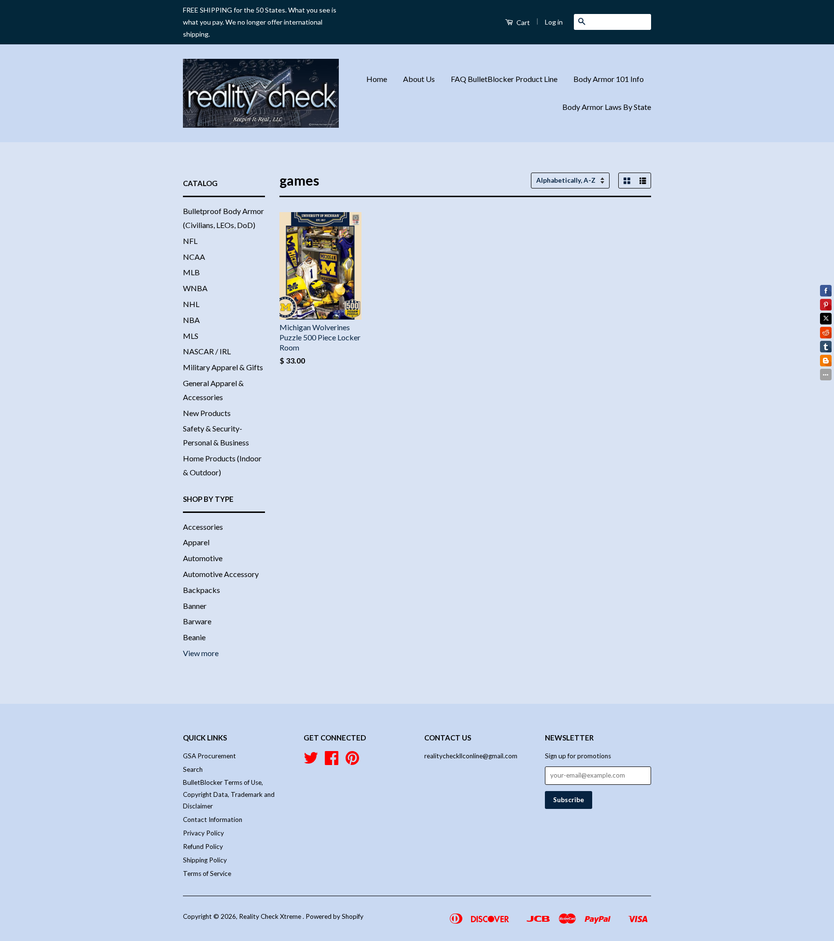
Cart (522, 22)
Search (193, 769)
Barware (197, 621)
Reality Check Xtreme (271, 916)
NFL (190, 240)
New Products (207, 412)
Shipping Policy (205, 860)
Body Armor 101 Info (608, 78)
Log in (554, 22)
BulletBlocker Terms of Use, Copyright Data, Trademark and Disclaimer (229, 794)
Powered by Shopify (334, 916)
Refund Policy (203, 846)
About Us (419, 78)
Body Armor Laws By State (606, 106)
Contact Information (212, 819)
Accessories (203, 526)
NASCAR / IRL (207, 351)
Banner (195, 605)
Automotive (202, 558)
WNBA (195, 288)
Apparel (196, 542)
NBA (191, 319)
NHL (191, 304)
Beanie (194, 637)
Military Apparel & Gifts (223, 367)
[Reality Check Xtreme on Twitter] (311, 761)
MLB (191, 272)
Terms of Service (207, 873)
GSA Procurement (209, 756)
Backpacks (201, 589)
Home (376, 78)
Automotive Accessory (221, 573)
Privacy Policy (203, 833)
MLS (190, 335)
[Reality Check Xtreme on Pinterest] (352, 761)
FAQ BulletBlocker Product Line (504, 78)
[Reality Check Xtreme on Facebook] (331, 761)
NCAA (194, 256)
